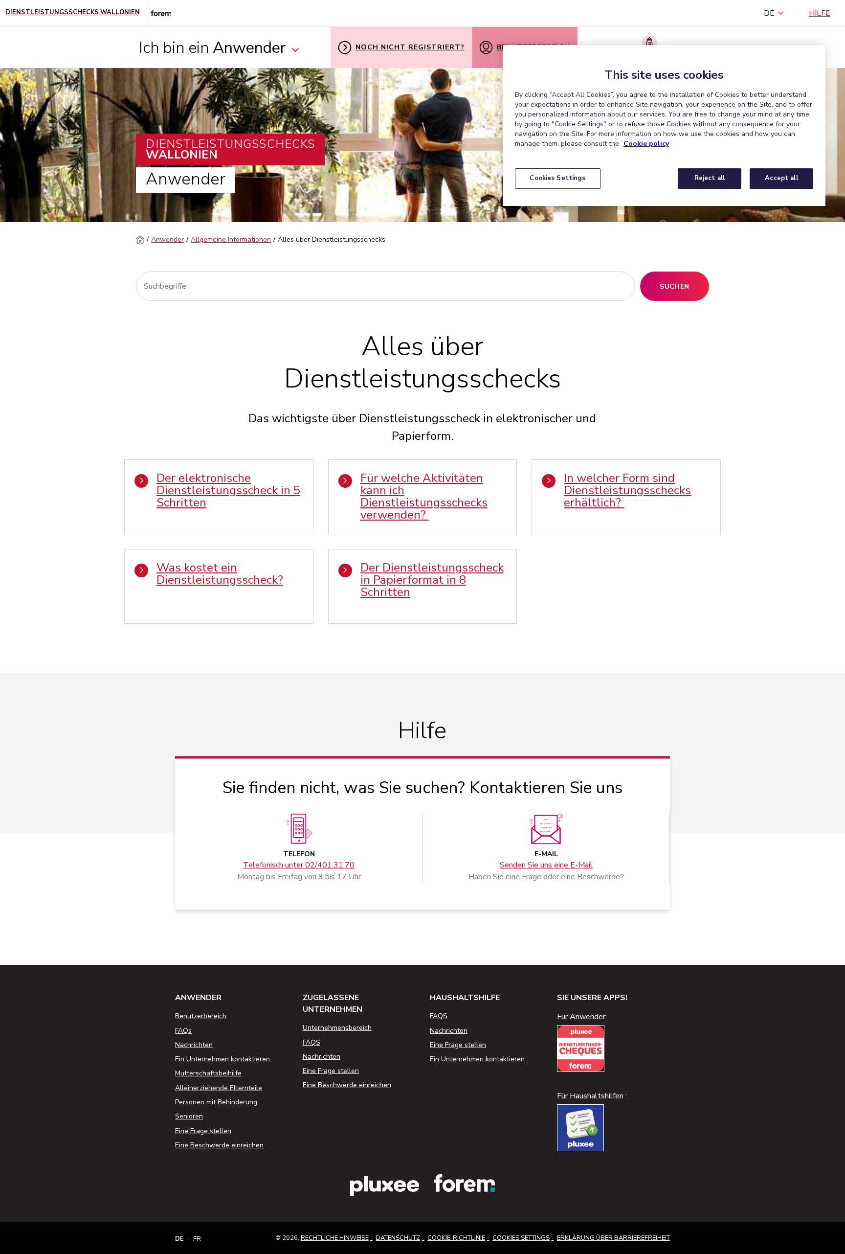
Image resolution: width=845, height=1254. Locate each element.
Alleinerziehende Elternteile (218, 1088)
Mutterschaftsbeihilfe (208, 1073)
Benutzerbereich (200, 1016)
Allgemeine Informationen (231, 239)
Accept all (781, 178)
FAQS (311, 1042)
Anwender (167, 239)
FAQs (183, 1030)
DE (769, 13)
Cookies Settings (521, 1237)
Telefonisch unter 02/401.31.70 (299, 865)
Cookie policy (646, 143)
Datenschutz (398, 1237)
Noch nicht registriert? (410, 47)
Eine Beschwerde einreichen (219, 1145)
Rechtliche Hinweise (335, 1237)
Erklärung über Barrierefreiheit (613, 1237)
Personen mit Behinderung (216, 1102)
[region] (664, 125)
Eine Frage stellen (203, 1131)
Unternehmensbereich (337, 1027)
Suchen (674, 286)
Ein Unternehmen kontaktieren (222, 1059)
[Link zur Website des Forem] (158, 13)
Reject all (709, 178)
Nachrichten (194, 1044)
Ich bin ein (212, 47)
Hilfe (819, 13)
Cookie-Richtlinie (456, 1237)
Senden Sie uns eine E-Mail (546, 865)
